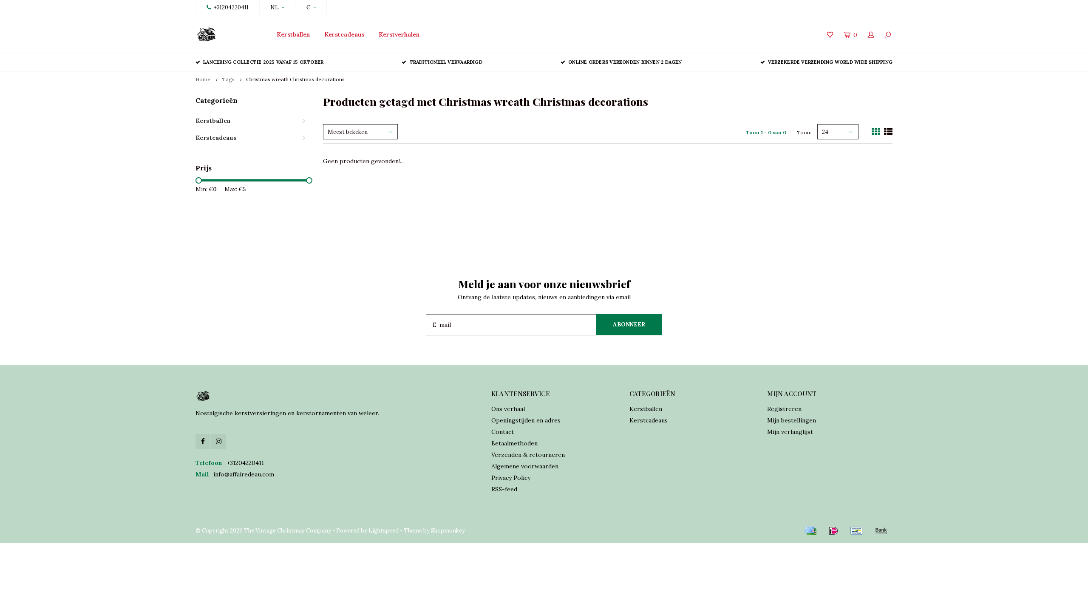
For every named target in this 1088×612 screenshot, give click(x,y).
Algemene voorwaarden (524, 466)
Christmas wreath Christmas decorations (295, 79)
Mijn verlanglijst (790, 432)
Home (203, 79)
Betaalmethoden (514, 443)
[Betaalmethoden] (810, 531)
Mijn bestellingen (791, 420)
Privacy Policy (510, 478)
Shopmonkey (448, 530)
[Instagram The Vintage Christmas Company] (218, 441)
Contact (502, 432)
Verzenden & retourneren (528, 455)
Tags (228, 79)
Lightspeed (383, 530)
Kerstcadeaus (344, 34)
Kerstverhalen (399, 34)
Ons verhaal (508, 409)
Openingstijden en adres (526, 420)
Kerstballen (293, 34)
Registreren (784, 409)
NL (274, 7)
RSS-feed (504, 489)
